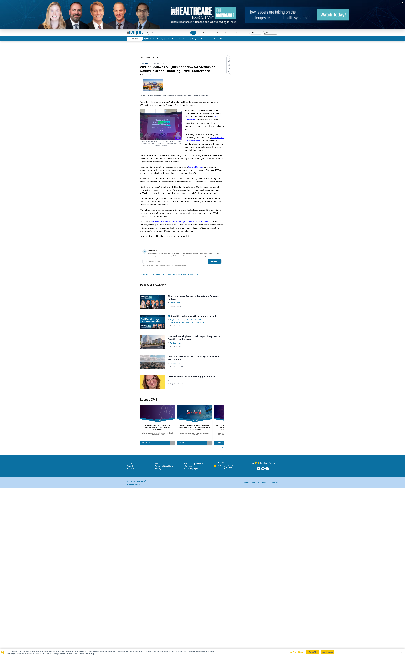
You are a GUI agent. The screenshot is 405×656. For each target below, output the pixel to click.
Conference (150, 57)
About (129, 463)
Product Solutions (219, 39)
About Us (255, 483)
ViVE (197, 274)
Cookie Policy (89, 654)
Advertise (130, 466)
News (205, 33)
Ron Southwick (175, 303)
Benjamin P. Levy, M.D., (210, 320)
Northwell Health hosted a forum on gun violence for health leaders (181, 221)
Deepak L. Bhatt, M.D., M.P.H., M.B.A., (182, 322)
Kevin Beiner (199, 322)
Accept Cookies (327, 652)
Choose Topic (133, 39)
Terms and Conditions (164, 466)
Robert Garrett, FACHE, (194, 320)
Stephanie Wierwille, (177, 320)
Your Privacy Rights (191, 468)
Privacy (158, 468)
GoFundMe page (195, 167)
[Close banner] (402, 2)
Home (142, 57)
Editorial (130, 468)
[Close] (401, 652)
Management (195, 39)
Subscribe (213, 261)
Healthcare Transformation (173, 39)
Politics (190, 274)
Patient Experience (206, 39)
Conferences (229, 33)
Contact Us (159, 463)
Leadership (186, 39)
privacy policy (182, 266)
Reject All (312, 652)
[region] (202, 652)
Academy (220, 33)
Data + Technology (158, 39)
